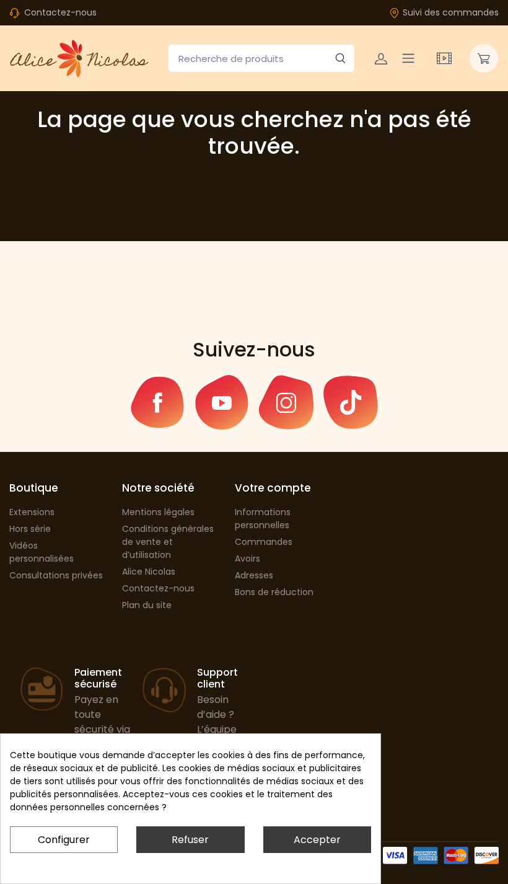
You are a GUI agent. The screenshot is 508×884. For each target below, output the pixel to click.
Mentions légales (158, 512)
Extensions (32, 512)
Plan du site (147, 605)
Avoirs (247, 558)
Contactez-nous (60, 12)
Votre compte (273, 487)
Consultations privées (56, 575)
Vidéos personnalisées (41, 552)
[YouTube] (222, 402)
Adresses (254, 575)
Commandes (263, 542)
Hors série (30, 529)
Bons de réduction (274, 592)
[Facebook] (157, 402)
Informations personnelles (263, 518)
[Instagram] (286, 402)
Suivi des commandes (451, 12)
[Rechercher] (340, 59)
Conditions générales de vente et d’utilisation (168, 542)
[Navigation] (408, 58)
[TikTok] (350, 402)
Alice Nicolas (148, 571)
